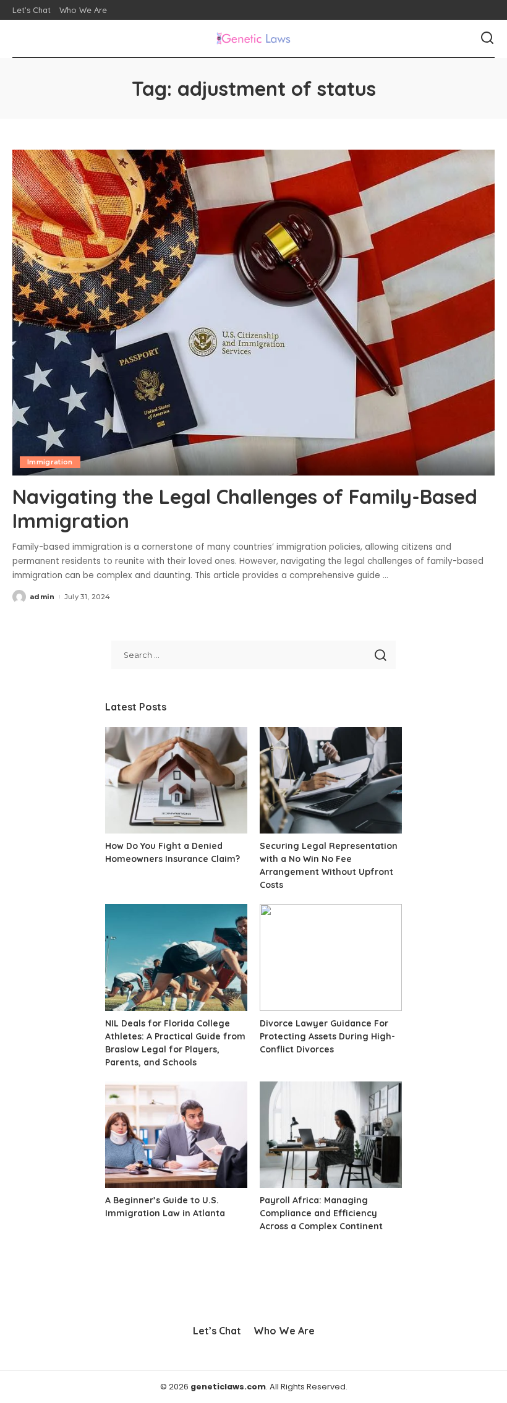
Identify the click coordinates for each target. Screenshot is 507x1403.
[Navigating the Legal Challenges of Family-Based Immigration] (253, 312)
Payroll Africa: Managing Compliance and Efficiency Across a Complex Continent (321, 1213)
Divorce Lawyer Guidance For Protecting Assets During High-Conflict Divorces (327, 1036)
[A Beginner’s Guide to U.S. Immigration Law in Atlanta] (176, 1134)
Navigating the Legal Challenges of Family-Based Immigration (244, 508)
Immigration (50, 462)
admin (42, 596)
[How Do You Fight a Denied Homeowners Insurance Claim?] (176, 780)
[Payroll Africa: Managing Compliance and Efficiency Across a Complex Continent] (331, 1134)
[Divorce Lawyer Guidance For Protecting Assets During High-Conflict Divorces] (331, 957)
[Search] (487, 38)
